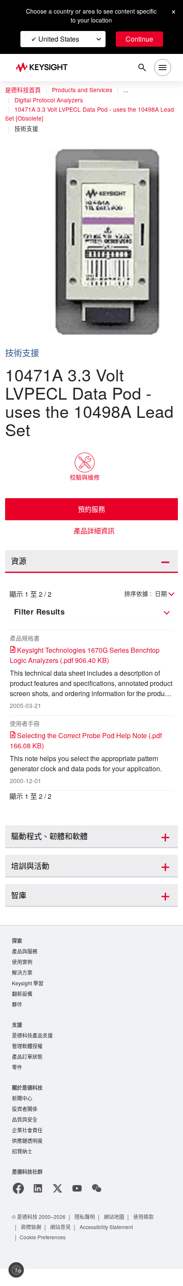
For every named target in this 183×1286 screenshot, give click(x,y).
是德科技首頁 (23, 90)
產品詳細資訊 (94, 531)
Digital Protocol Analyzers (51, 100)
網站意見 (61, 1244)
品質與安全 (24, 1135)
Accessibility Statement (110, 1244)
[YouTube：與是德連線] (77, 1205)
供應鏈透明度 (27, 1157)
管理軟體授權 (27, 1059)
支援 (17, 1037)
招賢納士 (22, 1168)
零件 (17, 1081)
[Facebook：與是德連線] (18, 1205)
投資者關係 (24, 1124)
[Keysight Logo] (44, 67)
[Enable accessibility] (16, 1270)
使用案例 (22, 973)
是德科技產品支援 (32, 1048)
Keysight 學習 (28, 995)
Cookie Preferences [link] (44, 1254)
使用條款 (147, 1233)
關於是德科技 (27, 1102)
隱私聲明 (87, 1233)
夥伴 (17, 1017)
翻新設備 (22, 1006)
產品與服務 (24, 962)
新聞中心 (22, 1113)
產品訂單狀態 (27, 1070)
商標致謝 (31, 1244)
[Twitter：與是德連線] (57, 1205)
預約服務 (91, 509)
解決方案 (22, 984)
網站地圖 (117, 1233)
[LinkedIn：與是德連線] (37, 1205)
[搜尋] (142, 67)
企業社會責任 (27, 1146)
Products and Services (84, 90)
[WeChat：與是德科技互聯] (96, 1205)
